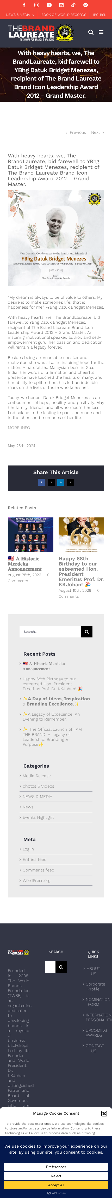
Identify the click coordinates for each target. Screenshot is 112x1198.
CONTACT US (94, 1048)
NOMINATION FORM (94, 1002)
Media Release (37, 775)
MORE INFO (19, 427)
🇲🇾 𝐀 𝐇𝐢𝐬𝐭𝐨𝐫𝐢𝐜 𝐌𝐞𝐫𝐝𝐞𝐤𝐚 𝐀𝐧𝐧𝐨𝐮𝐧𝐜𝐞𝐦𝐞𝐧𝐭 (25, 563)
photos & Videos (38, 786)
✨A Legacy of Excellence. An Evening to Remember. (51, 717)
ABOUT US (93, 971)
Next (95, 132)
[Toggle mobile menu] (101, 32)
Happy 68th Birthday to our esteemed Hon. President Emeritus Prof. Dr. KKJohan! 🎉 (81, 571)
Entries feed (35, 859)
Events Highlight (38, 817)
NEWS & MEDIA (37, 796)
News (28, 806)
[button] (104, 1113)
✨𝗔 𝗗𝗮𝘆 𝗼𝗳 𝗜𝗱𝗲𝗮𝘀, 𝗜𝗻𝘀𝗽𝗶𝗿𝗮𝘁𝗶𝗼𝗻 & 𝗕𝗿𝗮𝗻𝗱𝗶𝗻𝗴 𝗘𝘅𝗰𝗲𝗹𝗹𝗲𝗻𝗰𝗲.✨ (56, 701)
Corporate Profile (94, 986)
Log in (28, 849)
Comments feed (38, 870)
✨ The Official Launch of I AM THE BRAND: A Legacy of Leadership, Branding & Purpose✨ (52, 737)
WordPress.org (36, 880)
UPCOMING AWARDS (94, 1033)
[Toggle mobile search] (91, 32)
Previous (78, 132)
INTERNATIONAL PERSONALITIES (94, 1017)
